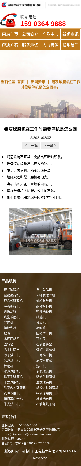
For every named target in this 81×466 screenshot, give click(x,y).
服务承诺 (30, 45)
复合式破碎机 (13, 301)
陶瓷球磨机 (12, 317)
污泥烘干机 (12, 360)
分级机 (41, 322)
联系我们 (70, 45)
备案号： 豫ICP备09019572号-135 (26, 443)
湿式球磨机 (44, 382)
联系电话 (43, 21)
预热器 (41, 339)
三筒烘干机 (44, 355)
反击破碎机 (44, 290)
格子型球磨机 (13, 377)
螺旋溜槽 (10, 328)
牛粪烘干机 (12, 404)
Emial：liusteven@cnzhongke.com (26, 434)
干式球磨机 (12, 382)
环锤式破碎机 (45, 295)
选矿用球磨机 (45, 349)
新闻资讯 (70, 34)
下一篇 (48, 145)
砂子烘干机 (12, 355)
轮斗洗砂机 (44, 311)
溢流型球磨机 (45, 377)
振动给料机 (44, 306)
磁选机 (41, 317)
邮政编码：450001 (15, 439)
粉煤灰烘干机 (13, 398)
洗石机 (41, 366)
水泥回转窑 (12, 339)
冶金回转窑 (12, 349)
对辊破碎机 (44, 301)
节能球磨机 (44, 371)
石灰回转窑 (44, 344)
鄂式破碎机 (12, 290)
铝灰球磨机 (44, 393)
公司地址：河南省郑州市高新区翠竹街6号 (31, 430)
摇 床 (7, 333)
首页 (21, 82)
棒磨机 (8, 366)
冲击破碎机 (12, 306)
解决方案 (10, 45)
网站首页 (10, 34)
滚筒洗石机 (44, 398)
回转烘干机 (44, 333)
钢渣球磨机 (12, 393)
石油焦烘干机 (45, 404)
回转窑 (8, 344)
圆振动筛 (10, 311)
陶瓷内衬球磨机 (15, 387)
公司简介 (30, 34)
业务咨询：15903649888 (19, 425)
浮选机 (8, 322)
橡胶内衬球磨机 (47, 387)
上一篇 (33, 145)
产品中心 (50, 34)
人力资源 (50, 45)
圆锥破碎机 (12, 295)
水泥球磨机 (12, 371)
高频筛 (41, 328)
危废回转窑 (44, 360)
